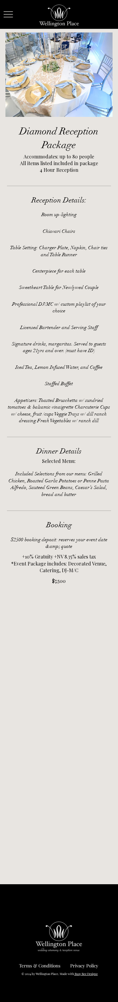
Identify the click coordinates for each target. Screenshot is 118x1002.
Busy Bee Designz (86, 974)
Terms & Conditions (40, 966)
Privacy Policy (84, 966)
